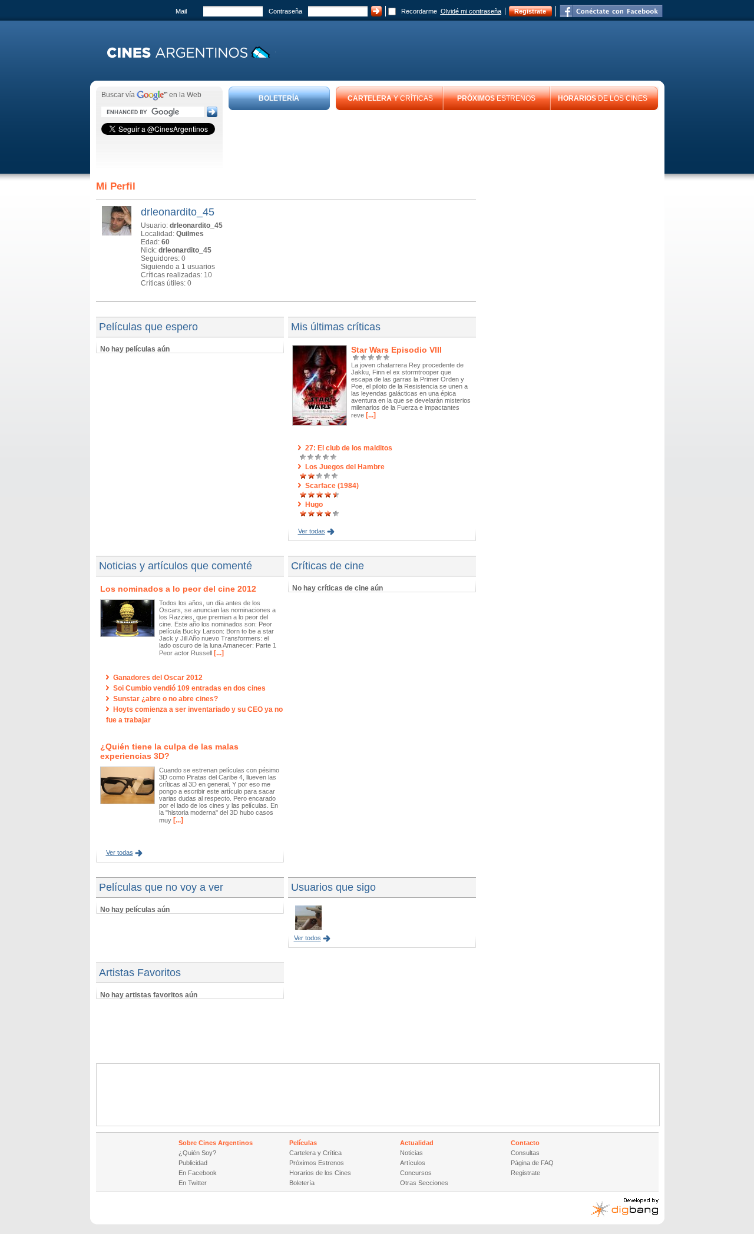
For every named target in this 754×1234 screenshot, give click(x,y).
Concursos (416, 1172)
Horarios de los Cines (320, 1172)
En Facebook (197, 1172)
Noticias (411, 1152)
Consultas (525, 1152)
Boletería (302, 1182)
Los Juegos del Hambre (345, 467)
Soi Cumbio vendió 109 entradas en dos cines (189, 688)
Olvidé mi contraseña (471, 11)
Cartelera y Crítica (315, 1152)
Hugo (314, 504)
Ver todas (311, 531)
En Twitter (192, 1182)
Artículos (412, 1162)
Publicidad (192, 1162)
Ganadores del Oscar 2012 (158, 678)
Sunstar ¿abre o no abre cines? (165, 699)
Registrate (530, 11)
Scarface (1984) (332, 486)
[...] (370, 415)
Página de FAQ (532, 1162)
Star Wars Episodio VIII (396, 349)
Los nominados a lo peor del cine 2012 (178, 588)
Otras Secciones (424, 1182)
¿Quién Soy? (197, 1152)
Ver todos (307, 937)
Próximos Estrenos (316, 1162)
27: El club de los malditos (348, 448)
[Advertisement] (443, 142)
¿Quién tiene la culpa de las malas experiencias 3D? (169, 751)
